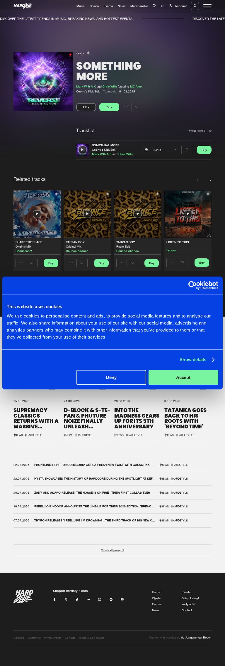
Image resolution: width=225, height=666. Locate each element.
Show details (193, 359)
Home (156, 592)
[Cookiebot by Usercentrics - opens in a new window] (192, 285)
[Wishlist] (155, 6)
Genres (156, 604)
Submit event (190, 598)
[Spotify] (111, 599)
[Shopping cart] (163, 6)
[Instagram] (99, 599)
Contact (187, 610)
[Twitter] (65, 599)
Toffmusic (109, 91)
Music (80, 6)
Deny (111, 377)
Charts (94, 6)
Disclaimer (34, 637)
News (121, 6)
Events (108, 6)
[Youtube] (122, 599)
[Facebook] (54, 599)
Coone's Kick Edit (103, 149)
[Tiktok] (77, 599)
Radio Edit (123, 246)
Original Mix (23, 246)
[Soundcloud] (88, 599)
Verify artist (188, 604)
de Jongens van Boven (196, 637)
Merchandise (139, 6)
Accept (183, 377)
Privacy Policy (53, 637)
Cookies (18, 637)
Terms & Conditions (91, 637)
